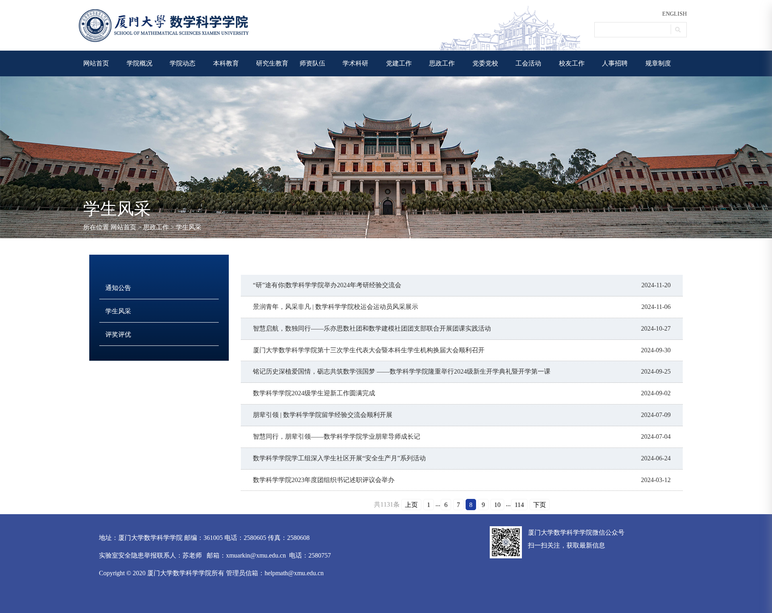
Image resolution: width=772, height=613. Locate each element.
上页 (411, 504)
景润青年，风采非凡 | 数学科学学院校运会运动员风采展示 (335, 306)
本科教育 (226, 63)
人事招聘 (615, 63)
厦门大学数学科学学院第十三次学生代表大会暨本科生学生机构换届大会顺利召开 (369, 350)
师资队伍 (312, 63)
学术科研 (355, 63)
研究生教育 (272, 63)
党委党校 (485, 63)
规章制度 (658, 63)
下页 (539, 504)
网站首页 (96, 63)
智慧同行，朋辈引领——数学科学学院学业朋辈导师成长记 (336, 436)
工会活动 (528, 63)
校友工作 (572, 63)
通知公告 (118, 287)
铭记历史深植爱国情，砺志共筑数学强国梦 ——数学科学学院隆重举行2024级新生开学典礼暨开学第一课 (401, 371)
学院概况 (139, 63)
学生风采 (188, 227)
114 (519, 504)
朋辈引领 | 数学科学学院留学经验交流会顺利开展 (322, 414)
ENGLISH (674, 14)
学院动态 (182, 63)
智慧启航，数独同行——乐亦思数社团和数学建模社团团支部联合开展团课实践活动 (372, 328)
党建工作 (399, 63)
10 (497, 504)
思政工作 (442, 63)
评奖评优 (118, 334)
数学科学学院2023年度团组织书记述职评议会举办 (323, 479)
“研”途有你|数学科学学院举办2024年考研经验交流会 (327, 285)
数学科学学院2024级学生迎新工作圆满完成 (314, 393)
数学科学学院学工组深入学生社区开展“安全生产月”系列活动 (339, 458)
